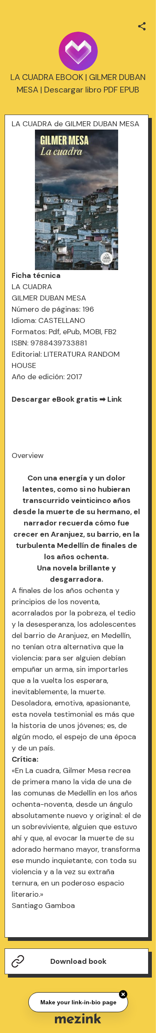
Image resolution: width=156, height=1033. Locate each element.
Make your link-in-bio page (78, 1002)
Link (114, 399)
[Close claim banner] (123, 995)
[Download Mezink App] (78, 1018)
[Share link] (142, 25)
